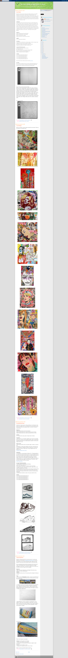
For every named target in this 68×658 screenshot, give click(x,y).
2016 (42, 46)
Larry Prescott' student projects (45, 33)
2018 (42, 44)
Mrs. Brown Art (43, 32)
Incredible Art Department (45, 34)
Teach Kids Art (43, 30)
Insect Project (18, 12)
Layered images (19, 125)
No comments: (28, 417)
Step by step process (19, 461)
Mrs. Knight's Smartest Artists (45, 28)
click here (31, 60)
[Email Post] (31, 417)
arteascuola (43, 27)
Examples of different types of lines (21, 450)
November (43, 53)
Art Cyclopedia (43, 29)
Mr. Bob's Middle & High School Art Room (33, 4)
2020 (42, 42)
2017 (42, 45)
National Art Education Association (46, 31)
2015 (42, 47)
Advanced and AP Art (19, 557)
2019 (42, 43)
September (43, 54)
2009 (42, 52)
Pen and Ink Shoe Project (20, 423)
